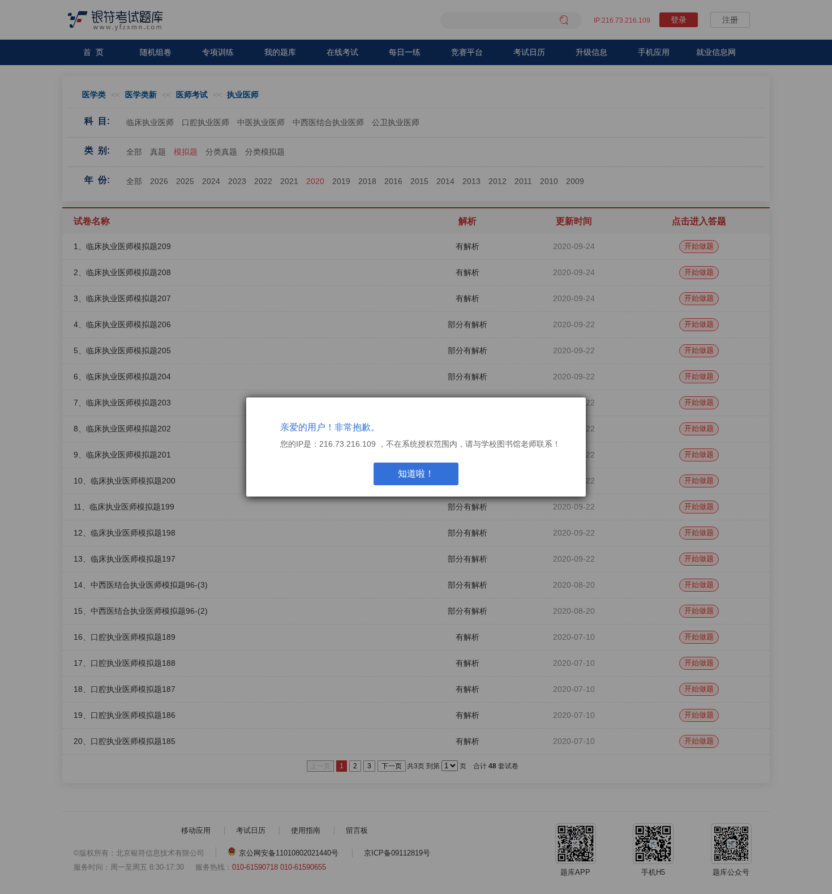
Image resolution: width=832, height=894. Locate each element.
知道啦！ (416, 473)
